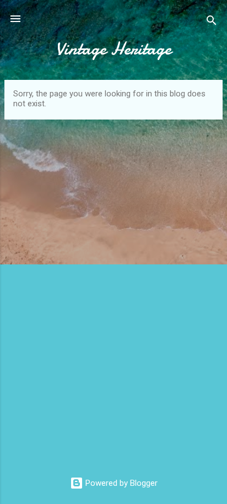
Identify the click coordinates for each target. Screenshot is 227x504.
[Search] (211, 22)
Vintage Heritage (113, 48)
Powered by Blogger (120, 483)
